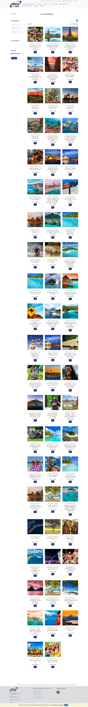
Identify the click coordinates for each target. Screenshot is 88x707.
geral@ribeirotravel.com (15, 699)
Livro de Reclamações (37, 696)
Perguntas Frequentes (37, 694)
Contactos (46, 4)
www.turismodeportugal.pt (72, 684)
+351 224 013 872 (14, 696)
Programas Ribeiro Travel (28, 4)
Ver (35, 52)
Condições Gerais (36, 692)
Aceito (66, 705)
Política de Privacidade (37, 690)
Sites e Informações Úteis (38, 697)
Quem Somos (39, 4)
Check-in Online (53, 4)
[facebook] (11, 703)
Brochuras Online (63, 4)
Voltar (13, 13)
